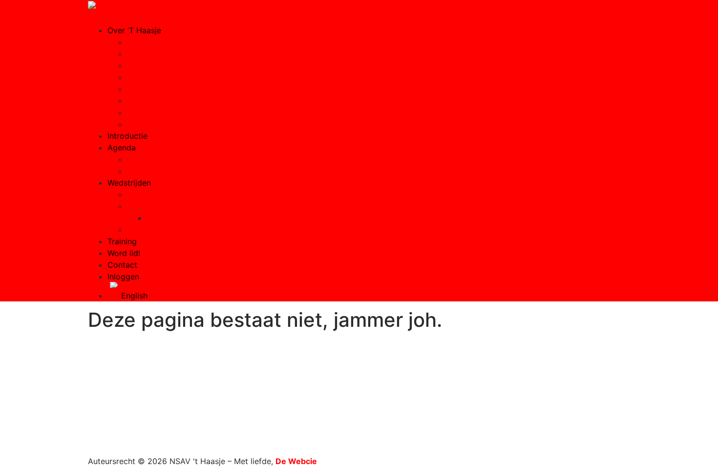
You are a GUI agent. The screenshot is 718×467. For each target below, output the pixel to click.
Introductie (127, 136)
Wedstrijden (129, 183)
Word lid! (123, 253)
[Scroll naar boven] (91, 449)
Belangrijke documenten (171, 124)
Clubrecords (149, 229)
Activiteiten (148, 171)
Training (122, 241)
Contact (122, 265)
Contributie (148, 77)
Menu (98, 18)
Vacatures (145, 112)
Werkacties (147, 89)
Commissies (149, 65)
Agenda (121, 147)
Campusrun (148, 194)
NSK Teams (168, 218)
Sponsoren (147, 101)
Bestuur (141, 54)
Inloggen (123, 276)
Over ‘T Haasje (134, 30)
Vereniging (146, 42)
